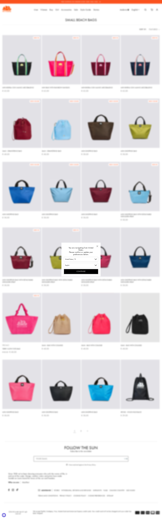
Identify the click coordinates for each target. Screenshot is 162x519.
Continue (81, 271)
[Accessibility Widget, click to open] (4, 515)
